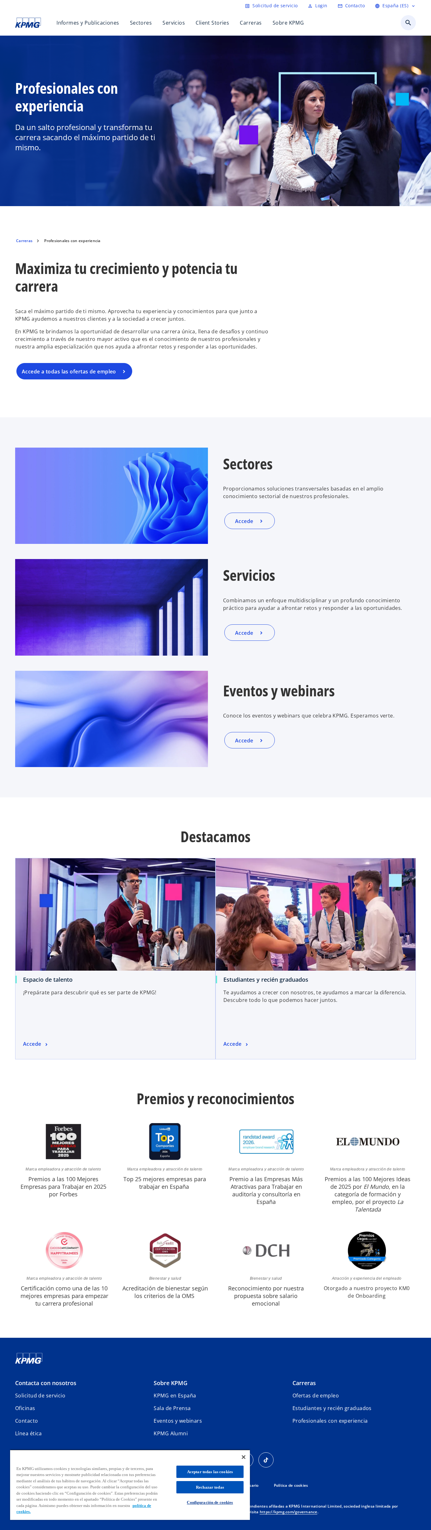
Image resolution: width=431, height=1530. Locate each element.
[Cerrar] (243, 1457)
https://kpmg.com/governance (288, 1512)
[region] (130, 1485)
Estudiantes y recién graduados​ (265, 979)
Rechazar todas (210, 1487)
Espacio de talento (48, 979)
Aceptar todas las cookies (210, 1471)
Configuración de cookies (210, 1502)
